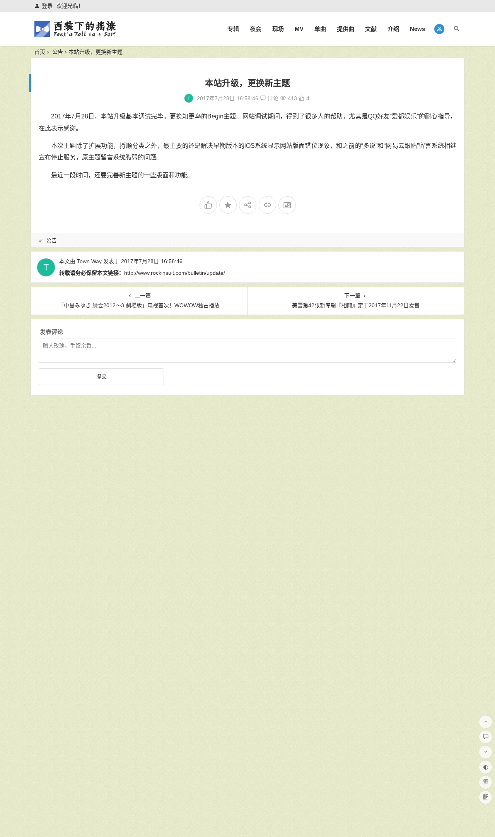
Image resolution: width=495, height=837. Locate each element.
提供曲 (345, 29)
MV (299, 29)
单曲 (320, 29)
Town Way (89, 261)
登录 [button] (47, 6)
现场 (278, 29)
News (417, 29)
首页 (39, 52)
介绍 (393, 29)
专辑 (233, 29)
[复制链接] (267, 205)
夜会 (255, 29)
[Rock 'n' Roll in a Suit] (75, 35)
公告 (57, 52)
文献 (371, 29)
